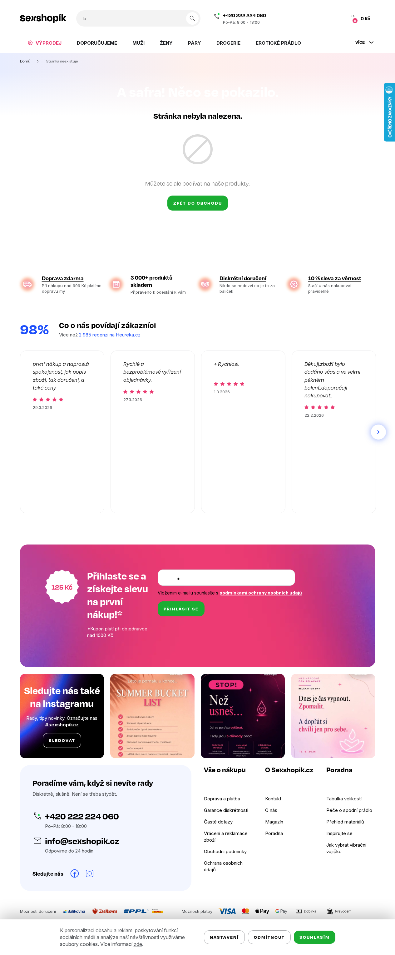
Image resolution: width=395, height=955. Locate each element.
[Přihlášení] (331, 18)
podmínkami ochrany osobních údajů (261, 592)
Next (378, 432)
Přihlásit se (181, 608)
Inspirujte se (339, 833)
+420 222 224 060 (244, 15)
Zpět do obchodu (197, 203)
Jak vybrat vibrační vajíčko (346, 848)
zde (138, 944)
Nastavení (224, 937)
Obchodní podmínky (225, 851)
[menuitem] (44, 43)
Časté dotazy (218, 822)
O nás (271, 810)
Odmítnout (269, 937)
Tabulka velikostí (344, 799)
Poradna (274, 833)
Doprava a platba (222, 799)
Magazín (274, 822)
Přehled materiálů (345, 822)
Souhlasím (314, 937)
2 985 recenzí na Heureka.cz (110, 335)
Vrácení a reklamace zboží (226, 836)
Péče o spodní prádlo (349, 810)
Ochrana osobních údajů (223, 866)
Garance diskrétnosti (226, 810)
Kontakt (273, 799)
